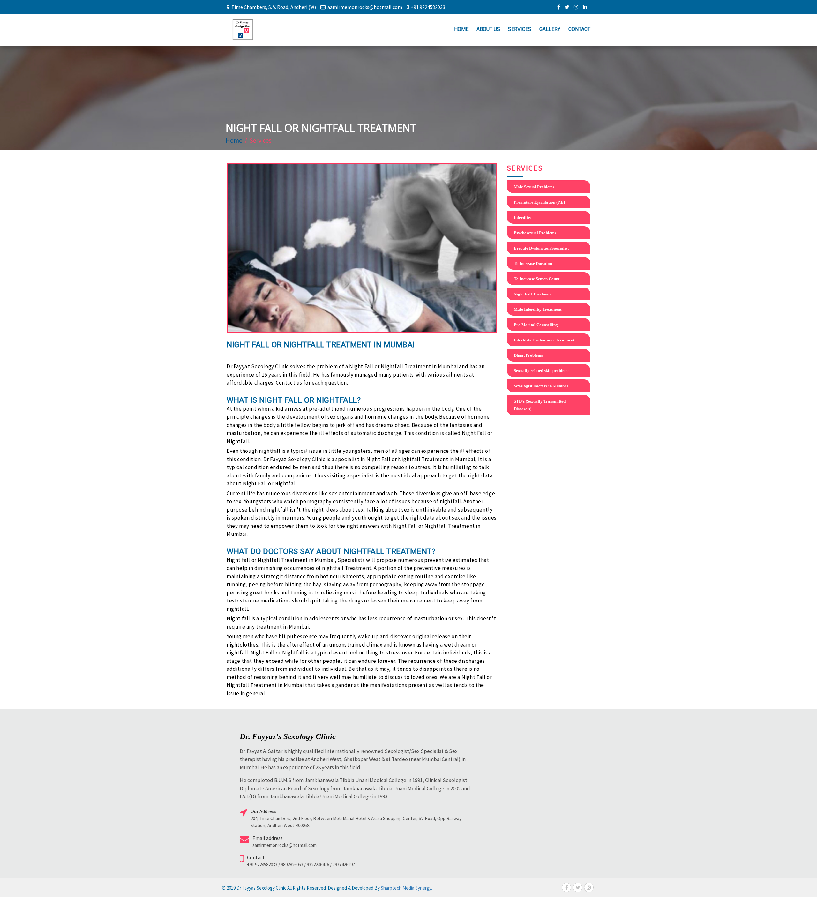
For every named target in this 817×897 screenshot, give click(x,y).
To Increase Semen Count (536, 278)
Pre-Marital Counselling (536, 324)
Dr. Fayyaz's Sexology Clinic (288, 736)
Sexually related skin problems (541, 370)
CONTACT (579, 29)
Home (234, 140)
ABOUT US (488, 29)
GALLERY (549, 29)
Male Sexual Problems (534, 186)
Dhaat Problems (528, 355)
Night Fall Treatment (533, 294)
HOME (461, 29)
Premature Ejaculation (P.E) (539, 202)
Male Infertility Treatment (537, 309)
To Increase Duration (533, 263)
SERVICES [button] (519, 29)
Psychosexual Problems (535, 232)
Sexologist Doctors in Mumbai (541, 386)
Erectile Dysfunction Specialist (541, 248)
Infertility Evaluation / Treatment (544, 340)
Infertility (522, 217)
